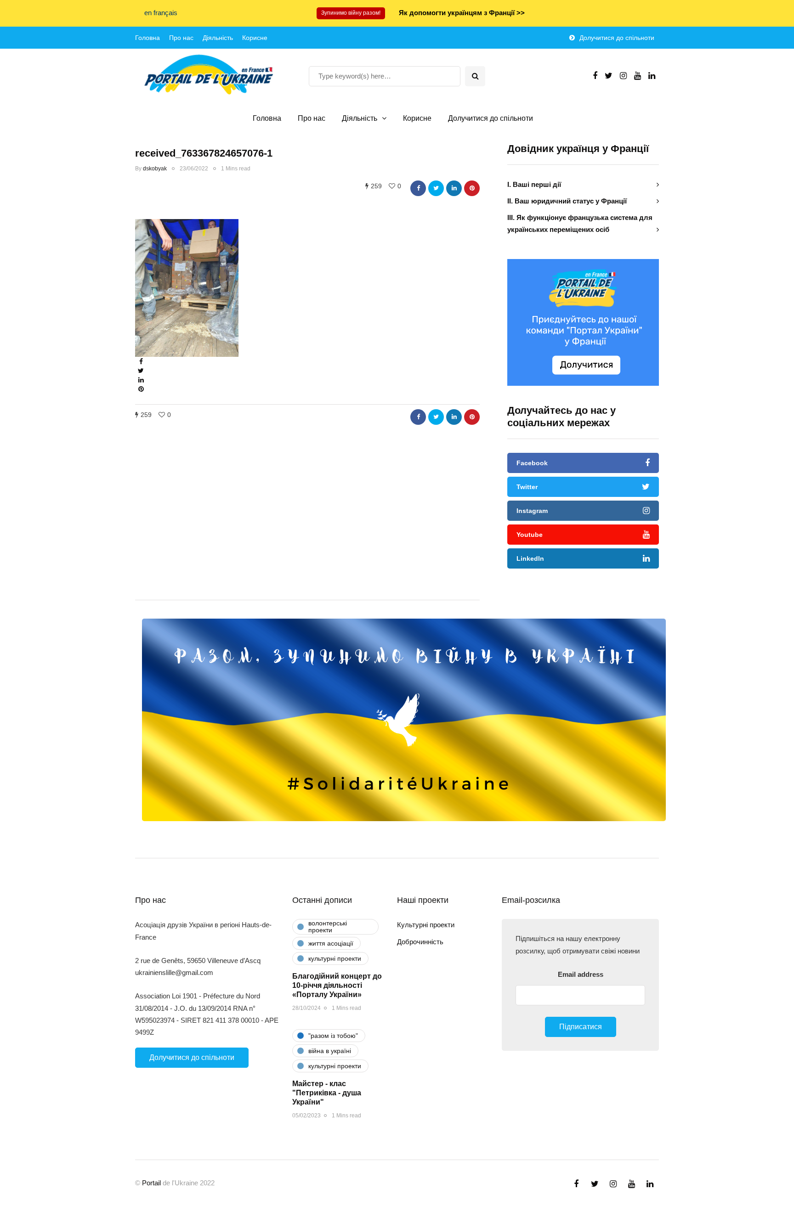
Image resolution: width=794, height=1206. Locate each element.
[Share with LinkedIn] (454, 188)
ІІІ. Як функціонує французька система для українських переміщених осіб (579, 223)
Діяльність (218, 37)
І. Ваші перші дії (534, 184)
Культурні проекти (425, 925)
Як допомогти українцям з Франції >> (462, 13)
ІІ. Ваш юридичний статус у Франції (567, 201)
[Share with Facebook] (418, 188)
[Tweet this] (436, 188)
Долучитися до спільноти (616, 37)
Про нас (181, 37)
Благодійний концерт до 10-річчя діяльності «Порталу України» (337, 985)
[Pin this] (472, 188)
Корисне (254, 37)
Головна (147, 37)
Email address (580, 974)
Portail (151, 1183)
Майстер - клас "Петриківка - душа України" (326, 1093)
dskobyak (155, 168)
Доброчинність (420, 942)
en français (160, 13)
